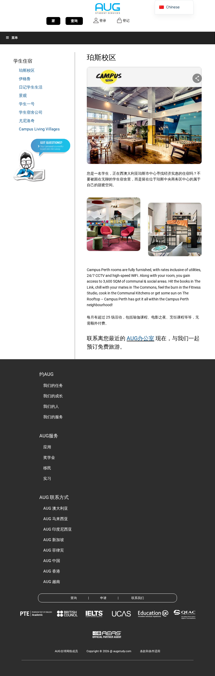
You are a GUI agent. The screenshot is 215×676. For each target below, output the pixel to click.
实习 (47, 478)
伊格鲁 (25, 78)
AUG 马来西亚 (55, 518)
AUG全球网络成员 (66, 651)
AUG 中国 (51, 560)
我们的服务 (53, 417)
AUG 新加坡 (53, 539)
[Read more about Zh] (107, 8)
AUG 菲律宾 (53, 550)
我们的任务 (53, 385)
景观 (23, 95)
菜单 (15, 38)
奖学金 (49, 457)
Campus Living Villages (39, 129)
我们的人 (51, 406)
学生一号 (27, 104)
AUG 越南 (51, 581)
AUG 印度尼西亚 (57, 529)
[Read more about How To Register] (108, 641)
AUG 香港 (51, 571)
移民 (47, 468)
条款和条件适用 (150, 651)
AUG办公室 (140, 338)
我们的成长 (53, 396)
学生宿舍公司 (30, 112)
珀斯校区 (27, 70)
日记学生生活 (30, 87)
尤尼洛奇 (27, 120)
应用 (47, 447)
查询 (74, 21)
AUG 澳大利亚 (55, 508)
